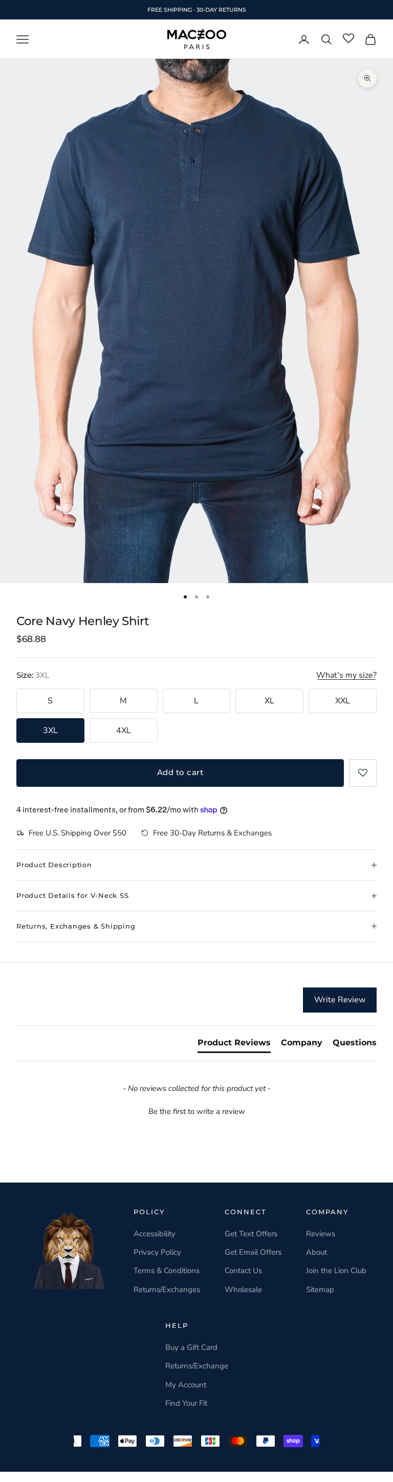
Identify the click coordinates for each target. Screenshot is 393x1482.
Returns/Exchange (196, 1366)
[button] (363, 773)
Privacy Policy (157, 1252)
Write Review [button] (339, 999)
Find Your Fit (186, 1403)
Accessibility (155, 1234)
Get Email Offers (253, 1252)
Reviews (320, 1234)
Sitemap (320, 1289)
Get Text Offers (251, 1234)
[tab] (234, 1045)
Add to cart (180, 772)
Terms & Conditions (167, 1270)
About (316, 1252)
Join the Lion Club (336, 1270)
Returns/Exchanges (167, 1289)
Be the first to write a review (196, 1111)
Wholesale (243, 1289)
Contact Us (243, 1270)
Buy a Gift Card (191, 1347)
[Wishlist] (348, 39)
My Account (185, 1385)
